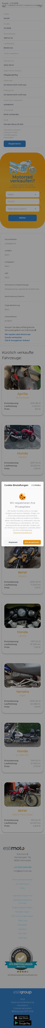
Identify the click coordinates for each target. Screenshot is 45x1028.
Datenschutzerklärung (22, 532)
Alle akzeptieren (32, 542)
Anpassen (13, 542)
